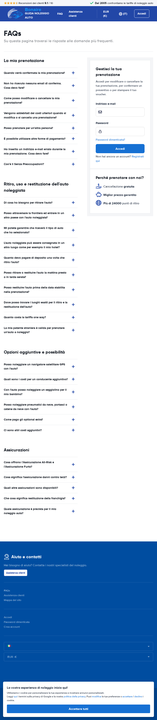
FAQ (60, 14)
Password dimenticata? (110, 139)
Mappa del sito (12, 600)
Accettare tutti (78, 709)
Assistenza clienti (76, 14)
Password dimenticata (16, 622)
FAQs (7, 590)
